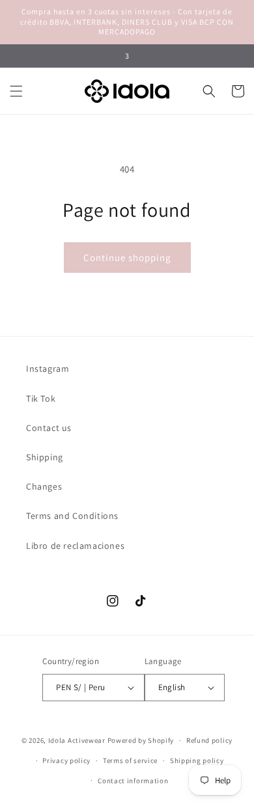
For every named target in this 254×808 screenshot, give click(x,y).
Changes (44, 486)
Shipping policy (197, 760)
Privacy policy (66, 760)
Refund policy (209, 740)
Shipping (44, 457)
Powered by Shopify (141, 740)
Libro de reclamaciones (75, 545)
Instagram (47, 368)
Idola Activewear (77, 740)
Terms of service (130, 760)
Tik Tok (40, 398)
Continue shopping (127, 257)
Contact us (49, 428)
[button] (16, 91)
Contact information (133, 780)
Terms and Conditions (72, 516)
